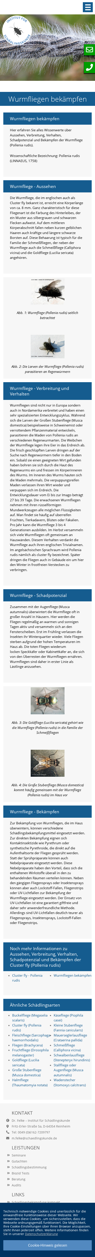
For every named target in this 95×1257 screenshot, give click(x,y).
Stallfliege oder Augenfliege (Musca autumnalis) (68, 1070)
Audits (16, 1185)
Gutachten (19, 1161)
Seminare (19, 1155)
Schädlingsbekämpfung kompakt (36, 1202)
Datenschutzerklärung (41, 1234)
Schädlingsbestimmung (29, 1167)
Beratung (18, 1179)
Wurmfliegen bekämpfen (72, 975)
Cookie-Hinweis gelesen (47, 1245)
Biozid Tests (20, 1173)
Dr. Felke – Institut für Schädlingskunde (41, 1120)
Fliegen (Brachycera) (27, 1045)
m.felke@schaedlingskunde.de (34, 1138)
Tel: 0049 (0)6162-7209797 (31, 1132)
